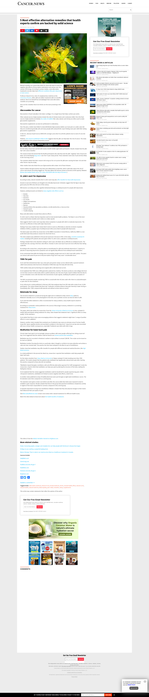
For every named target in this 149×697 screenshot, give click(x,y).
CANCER (123, 3)
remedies (56, 487)
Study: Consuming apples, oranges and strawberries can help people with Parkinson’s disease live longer (50, 446)
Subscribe (108, 695)
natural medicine (34, 487)
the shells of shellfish (47, 119)
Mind (74, 485)
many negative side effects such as (53, 191)
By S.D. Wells (104, 95)
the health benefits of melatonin (54, 396)
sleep (71, 295)
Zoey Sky (31, 27)
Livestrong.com (24, 461)
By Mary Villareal (105, 74)
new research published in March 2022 (37, 138)
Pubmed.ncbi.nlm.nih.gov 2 (28, 471)
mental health (68, 485)
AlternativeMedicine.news (30, 393)
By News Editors (105, 68)
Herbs (61, 485)
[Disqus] (53, 590)
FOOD (97, 3)
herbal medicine (54, 485)
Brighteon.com (24, 474)
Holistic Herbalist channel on (45, 438)
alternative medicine (35, 485)
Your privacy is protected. (28, 511)
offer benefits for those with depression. (69, 180)
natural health (24, 487)
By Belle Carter (105, 101)
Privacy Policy (74, 676)
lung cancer (37, 155)
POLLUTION (116, 3)
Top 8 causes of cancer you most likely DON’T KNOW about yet (112, 94)
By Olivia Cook (104, 80)
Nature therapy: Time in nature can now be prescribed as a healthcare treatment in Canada (46, 452)
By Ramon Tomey (105, 90)
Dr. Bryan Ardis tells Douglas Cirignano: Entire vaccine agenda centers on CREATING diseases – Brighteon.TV (111, 72)
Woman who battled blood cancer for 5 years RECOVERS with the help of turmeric (43, 172)
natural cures (80, 485)
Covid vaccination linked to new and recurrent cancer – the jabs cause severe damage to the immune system (112, 84)
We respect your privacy (66, 666)
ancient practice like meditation (63, 335)
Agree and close (133, 688)
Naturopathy (43, 487)
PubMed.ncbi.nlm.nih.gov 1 (28, 464)
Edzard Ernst (45, 485)
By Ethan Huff (104, 86)
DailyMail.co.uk (24, 458)
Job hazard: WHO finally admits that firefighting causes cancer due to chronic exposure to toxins (111, 170)
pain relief (50, 487)
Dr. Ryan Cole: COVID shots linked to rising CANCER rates (110, 89)
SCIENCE (91, 3)
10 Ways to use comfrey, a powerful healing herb (34, 449)
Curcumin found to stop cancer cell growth (107, 140)
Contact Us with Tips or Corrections (74, 672)
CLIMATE (130, 3)
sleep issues (31, 307)
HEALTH (102, 3)
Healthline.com (24, 467)
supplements (67, 487)
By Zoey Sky (104, 113)
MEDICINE (109, 3)
